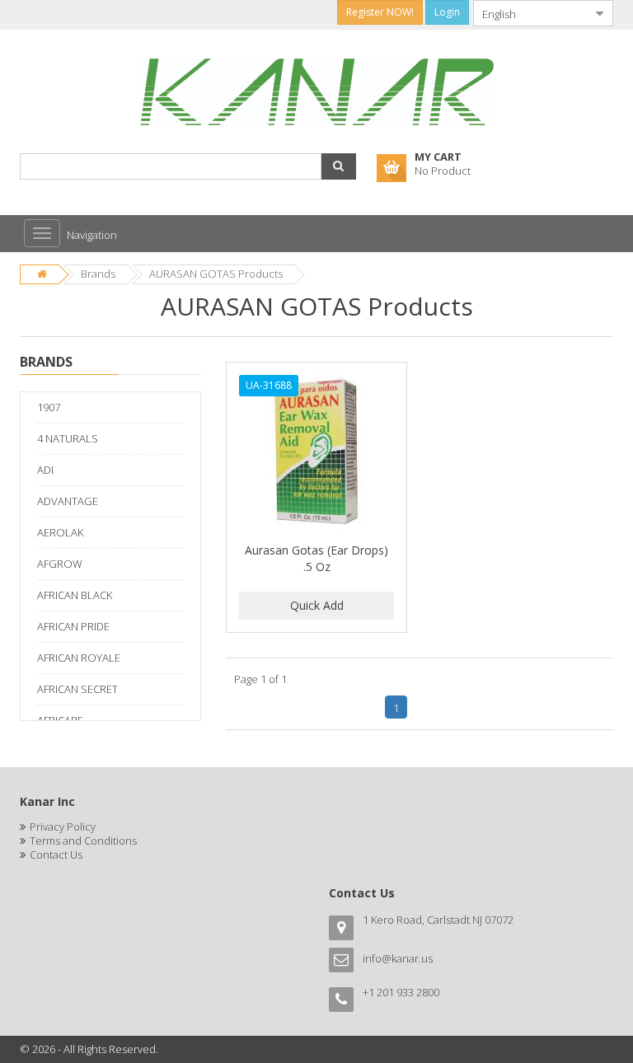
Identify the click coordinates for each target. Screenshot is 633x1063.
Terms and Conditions (83, 840)
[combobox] (530, 13)
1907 (48, 407)
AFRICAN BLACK (74, 595)
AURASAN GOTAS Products (216, 273)
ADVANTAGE (67, 501)
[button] (338, 166)
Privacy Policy (63, 826)
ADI (45, 469)
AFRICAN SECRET (77, 688)
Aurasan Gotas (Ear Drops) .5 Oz (316, 558)
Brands (98, 273)
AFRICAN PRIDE (73, 626)
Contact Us (56, 854)
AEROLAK (60, 532)
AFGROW (59, 563)
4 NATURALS (67, 438)
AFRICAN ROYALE (78, 657)
